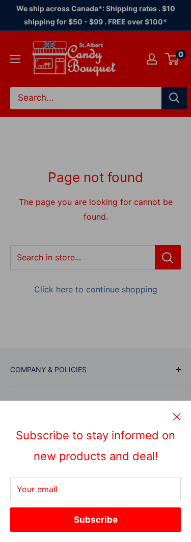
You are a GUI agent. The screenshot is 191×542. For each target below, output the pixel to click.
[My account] (152, 59)
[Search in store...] (168, 257)
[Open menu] (15, 59)
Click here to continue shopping (95, 289)
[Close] (177, 416)
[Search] (174, 98)
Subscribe (96, 520)
